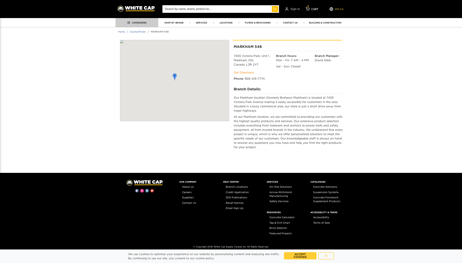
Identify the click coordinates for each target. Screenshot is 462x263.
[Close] (326, 255)
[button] (175, 77)
